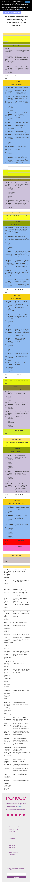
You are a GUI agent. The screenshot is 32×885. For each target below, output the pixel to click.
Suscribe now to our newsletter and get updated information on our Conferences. (15, 870)
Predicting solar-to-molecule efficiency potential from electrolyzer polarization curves (22, 230)
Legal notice (12, 845)
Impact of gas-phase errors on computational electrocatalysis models (22, 473)
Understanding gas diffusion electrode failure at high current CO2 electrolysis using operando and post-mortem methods (22, 159)
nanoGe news (12, 838)
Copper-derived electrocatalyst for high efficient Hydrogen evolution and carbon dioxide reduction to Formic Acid (22, 134)
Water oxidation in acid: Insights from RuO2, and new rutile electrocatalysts (22, 272)
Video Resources (13, 836)
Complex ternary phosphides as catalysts (22, 363)
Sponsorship (12, 831)
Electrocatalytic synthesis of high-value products (22, 403)
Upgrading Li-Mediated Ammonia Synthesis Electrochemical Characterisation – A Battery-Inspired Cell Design (22, 304)
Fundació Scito (20, 806)
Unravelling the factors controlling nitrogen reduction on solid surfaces (22, 393)
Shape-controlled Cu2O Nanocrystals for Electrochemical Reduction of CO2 (22, 115)
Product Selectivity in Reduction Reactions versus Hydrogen (22, 507)
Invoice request (12, 857)
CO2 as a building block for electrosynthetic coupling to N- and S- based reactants (22, 68)
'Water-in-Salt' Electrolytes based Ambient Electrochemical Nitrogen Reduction (22, 356)
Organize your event (14, 827)
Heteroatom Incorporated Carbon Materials (21, 525)
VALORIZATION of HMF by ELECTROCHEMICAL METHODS (21, 340)
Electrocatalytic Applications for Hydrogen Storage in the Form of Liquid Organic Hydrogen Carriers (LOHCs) (22, 254)
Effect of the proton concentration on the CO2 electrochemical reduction (21, 57)
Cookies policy (12, 850)
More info (21, 9)
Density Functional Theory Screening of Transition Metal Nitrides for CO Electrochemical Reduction (22, 518)
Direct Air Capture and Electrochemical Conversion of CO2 (22, 148)
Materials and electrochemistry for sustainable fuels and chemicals (20, 456)
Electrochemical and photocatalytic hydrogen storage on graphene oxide (22, 238)
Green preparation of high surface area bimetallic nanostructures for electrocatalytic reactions (21, 125)
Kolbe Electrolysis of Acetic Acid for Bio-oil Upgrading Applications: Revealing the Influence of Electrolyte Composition (22, 332)
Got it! (27, 2)
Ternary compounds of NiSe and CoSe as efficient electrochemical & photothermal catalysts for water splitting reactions (22, 283)
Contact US (12, 854)
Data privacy (12, 847)
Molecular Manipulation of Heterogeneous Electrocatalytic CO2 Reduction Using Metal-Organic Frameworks (21, 90)
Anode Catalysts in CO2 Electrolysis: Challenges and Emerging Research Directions (22, 185)
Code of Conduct (13, 852)
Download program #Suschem (12, 12)
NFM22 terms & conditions (15, 843)
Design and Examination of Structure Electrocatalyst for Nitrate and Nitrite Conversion (22, 414)
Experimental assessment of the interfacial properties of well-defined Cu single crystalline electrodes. (22, 203)
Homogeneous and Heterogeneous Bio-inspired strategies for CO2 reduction (22, 50)
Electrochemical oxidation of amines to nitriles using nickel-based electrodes (22, 316)
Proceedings (12, 833)
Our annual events (13, 829)
